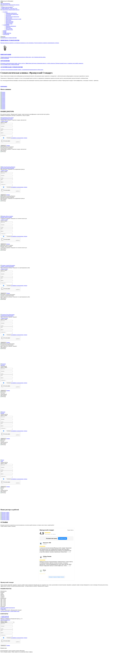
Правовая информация (11, 26)
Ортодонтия (8, 20)
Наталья (2, 413)
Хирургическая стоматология (12, 16)
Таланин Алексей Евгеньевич (7, 266)
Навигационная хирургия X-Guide (13, 19)
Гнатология (8, 15)
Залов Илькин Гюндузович (7, 118)
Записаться (3, 145)
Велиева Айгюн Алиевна (6, 217)
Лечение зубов (9, 23)
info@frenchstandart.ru (5, 3)
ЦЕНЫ (4, 32)
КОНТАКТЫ (6, 34)
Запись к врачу (4, 121)
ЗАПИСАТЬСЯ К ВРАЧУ (7, 7)
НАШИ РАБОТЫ (7, 33)
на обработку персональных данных (19, 137)
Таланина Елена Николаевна (7, 315)
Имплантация (9, 17)
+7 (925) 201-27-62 (13, 8)
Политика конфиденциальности (8, 607)
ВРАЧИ (4, 30)
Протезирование (9, 22)
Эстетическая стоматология (12, 14)
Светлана (3, 365)
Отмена (8, 145)
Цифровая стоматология (11, 13)
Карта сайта (3, 608)
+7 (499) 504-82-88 (5, 8)
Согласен (17, 137)
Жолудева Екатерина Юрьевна (7, 168)
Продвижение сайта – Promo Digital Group (10, 611)
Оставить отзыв (9, 29)
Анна (2, 461)
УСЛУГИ (5, 11)
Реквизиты (8, 27)
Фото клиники (9, 28)
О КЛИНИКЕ (6, 24)
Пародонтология (9, 21)
